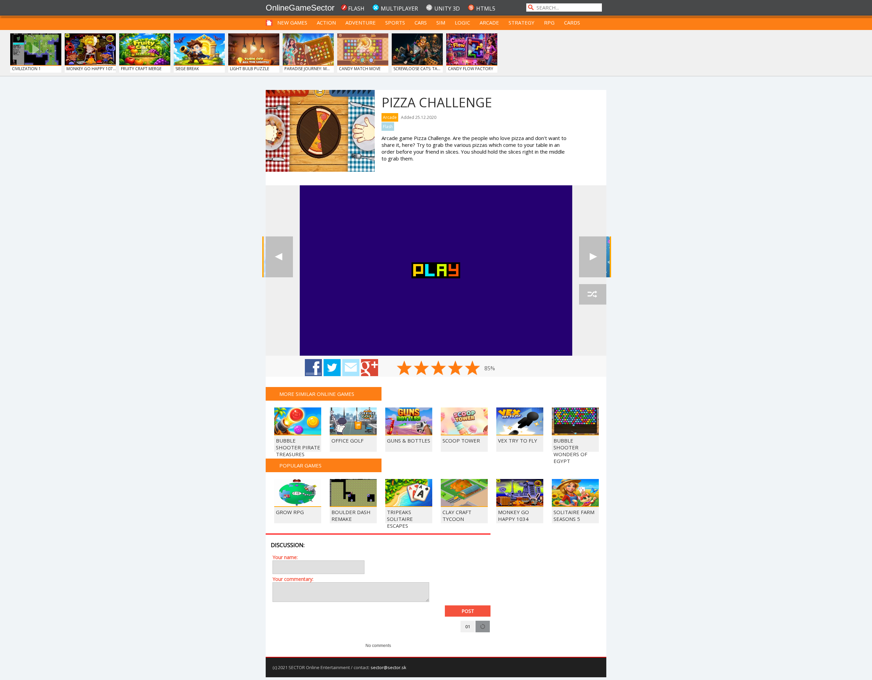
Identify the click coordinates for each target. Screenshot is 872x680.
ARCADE (489, 22)
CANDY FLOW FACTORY (470, 69)
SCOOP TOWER (461, 440)
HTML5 (485, 8)
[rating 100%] (472, 368)
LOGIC (462, 22)
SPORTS (395, 22)
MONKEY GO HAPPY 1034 (513, 515)
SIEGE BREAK (187, 69)
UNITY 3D (447, 8)
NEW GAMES (292, 22)
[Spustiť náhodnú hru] (592, 294)
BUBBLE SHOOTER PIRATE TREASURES (298, 447)
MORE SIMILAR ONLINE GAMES (316, 393)
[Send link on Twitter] (332, 367)
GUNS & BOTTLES (408, 440)
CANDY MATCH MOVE (359, 69)
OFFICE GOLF (347, 440)
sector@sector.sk (388, 667)
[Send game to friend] (350, 367)
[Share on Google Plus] (369, 367)
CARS (421, 22)
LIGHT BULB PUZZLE (249, 69)
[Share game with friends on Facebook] (313, 367)
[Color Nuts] (279, 256)
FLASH (356, 8)
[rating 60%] (438, 368)
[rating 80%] (455, 368)
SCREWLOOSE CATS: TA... (416, 69)
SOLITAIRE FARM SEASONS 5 (574, 515)
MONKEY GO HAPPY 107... (91, 69)
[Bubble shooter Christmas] (592, 256)
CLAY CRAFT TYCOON (456, 515)
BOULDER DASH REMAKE (351, 515)
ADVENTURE (360, 22)
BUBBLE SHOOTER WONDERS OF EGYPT (570, 450)
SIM (440, 22)
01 (467, 626)
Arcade (390, 117)
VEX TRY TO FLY (517, 440)
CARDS (572, 22)
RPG (549, 22)
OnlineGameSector (300, 7)
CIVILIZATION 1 (26, 69)
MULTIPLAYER (399, 8)
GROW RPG (290, 512)
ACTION (326, 22)
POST (468, 611)
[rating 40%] (421, 368)
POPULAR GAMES (300, 465)
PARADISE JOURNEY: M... (307, 69)
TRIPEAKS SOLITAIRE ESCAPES (400, 519)
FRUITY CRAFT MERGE (141, 69)
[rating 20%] (404, 368)
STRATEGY (521, 22)
